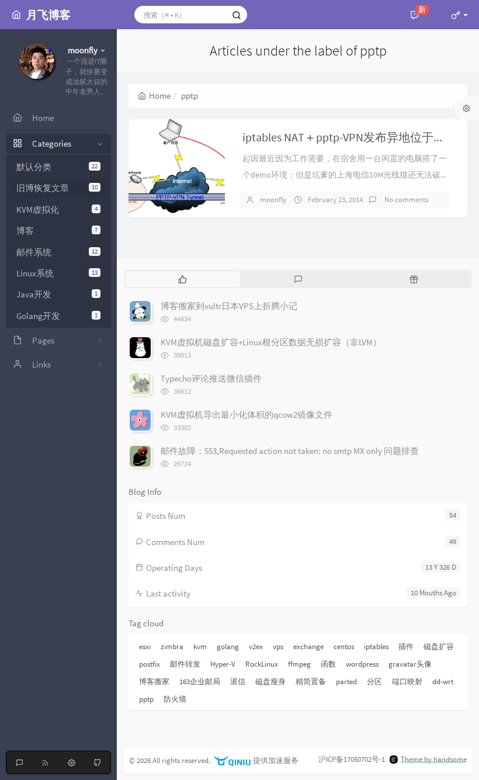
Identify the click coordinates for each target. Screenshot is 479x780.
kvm (200, 646)
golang (228, 646)
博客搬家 (154, 682)
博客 (57, 230)
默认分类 (57, 166)
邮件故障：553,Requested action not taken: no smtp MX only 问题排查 (290, 450)
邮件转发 (185, 664)
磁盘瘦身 (270, 682)
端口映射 (407, 682)
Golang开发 (57, 315)
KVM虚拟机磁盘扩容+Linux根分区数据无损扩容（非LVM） (271, 342)
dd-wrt (442, 682)
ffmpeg (299, 664)
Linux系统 (57, 273)
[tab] (182, 278)
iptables (376, 646)
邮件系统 (57, 252)
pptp (146, 699)
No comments (405, 199)
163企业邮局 (199, 682)
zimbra (172, 646)
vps (278, 646)
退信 (237, 682)
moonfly (273, 199)
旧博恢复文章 (57, 187)
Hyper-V (222, 664)
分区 (374, 682)
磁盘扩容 (439, 646)
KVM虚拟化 (57, 209)
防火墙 (175, 699)
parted (346, 682)
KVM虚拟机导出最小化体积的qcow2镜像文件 (246, 414)
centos (344, 646)
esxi (145, 646)
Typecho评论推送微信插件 (211, 378)
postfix (149, 664)
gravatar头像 (410, 664)
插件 (406, 646)
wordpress (362, 664)
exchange (308, 646)
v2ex (256, 646)
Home (160, 95)
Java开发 (57, 294)
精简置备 (311, 682)
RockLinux (261, 664)
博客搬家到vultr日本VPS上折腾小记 (229, 305)
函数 (328, 664)
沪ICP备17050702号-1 (351, 759)
